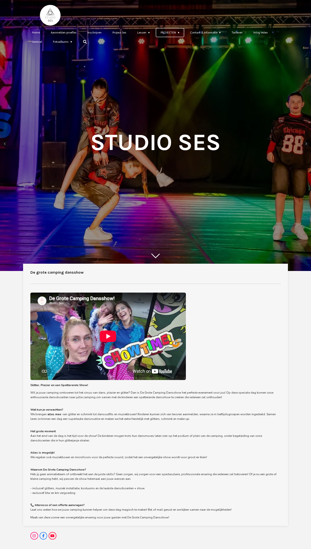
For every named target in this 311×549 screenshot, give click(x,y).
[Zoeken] (85, 41)
